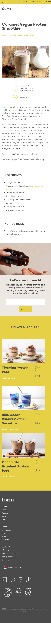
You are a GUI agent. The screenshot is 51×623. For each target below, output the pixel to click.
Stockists (5, 540)
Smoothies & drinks (26, 35)
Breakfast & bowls (9, 35)
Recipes (5, 513)
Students (5, 560)
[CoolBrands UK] (7, 596)
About (4, 527)
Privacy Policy (7, 557)
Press (4, 519)
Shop (4, 510)
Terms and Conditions (10, 553)
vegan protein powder (28, 116)
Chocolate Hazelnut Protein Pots (15, 466)
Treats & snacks (8, 378)
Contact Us (6, 547)
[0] (42, 9)
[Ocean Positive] (18, 596)
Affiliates (5, 550)
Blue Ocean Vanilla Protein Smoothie (14, 419)
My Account (6, 530)
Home (4, 506)
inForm (4, 516)
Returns (5, 536)
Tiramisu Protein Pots (15, 370)
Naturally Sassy (37, 159)
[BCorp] (28, 596)
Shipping (5, 533)
